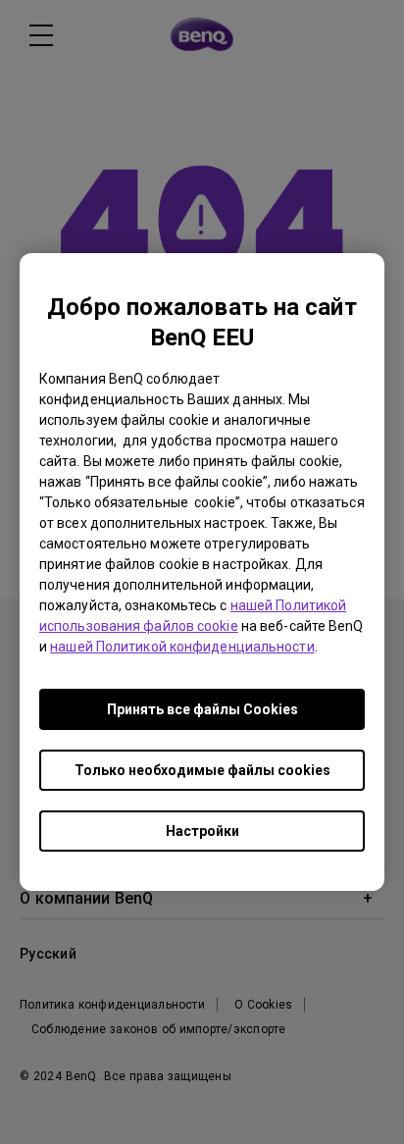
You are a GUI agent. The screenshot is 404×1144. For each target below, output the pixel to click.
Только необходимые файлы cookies (202, 770)
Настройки (202, 831)
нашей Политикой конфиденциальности (182, 646)
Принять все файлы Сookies (202, 709)
